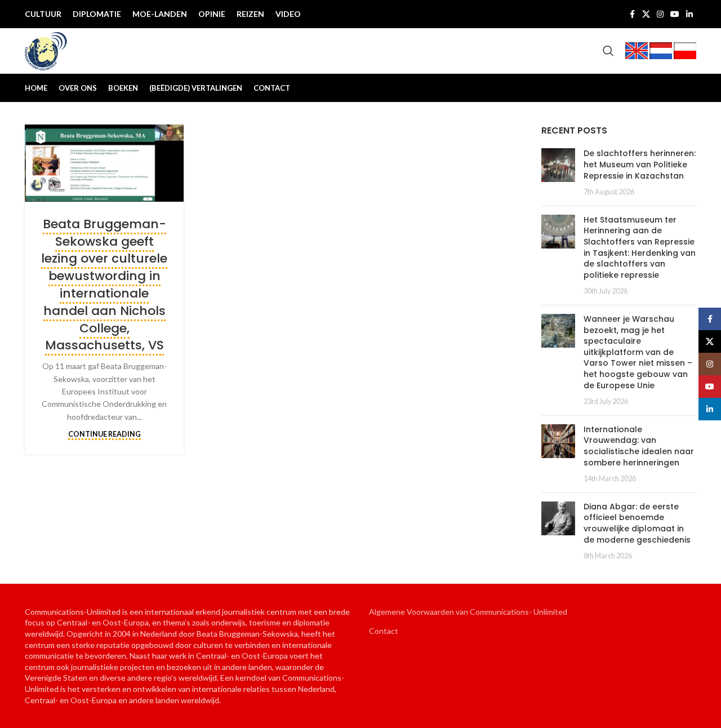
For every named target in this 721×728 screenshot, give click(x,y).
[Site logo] (46, 50)
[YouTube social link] (675, 14)
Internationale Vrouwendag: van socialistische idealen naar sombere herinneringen (639, 446)
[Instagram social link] (660, 14)
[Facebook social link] (632, 14)
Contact (383, 631)
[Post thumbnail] (558, 172)
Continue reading (104, 434)
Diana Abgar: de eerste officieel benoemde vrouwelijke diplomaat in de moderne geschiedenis (637, 523)
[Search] (608, 50)
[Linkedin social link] (689, 14)
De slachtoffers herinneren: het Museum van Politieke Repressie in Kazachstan (640, 164)
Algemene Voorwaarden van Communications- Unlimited (468, 611)
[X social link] (646, 14)
